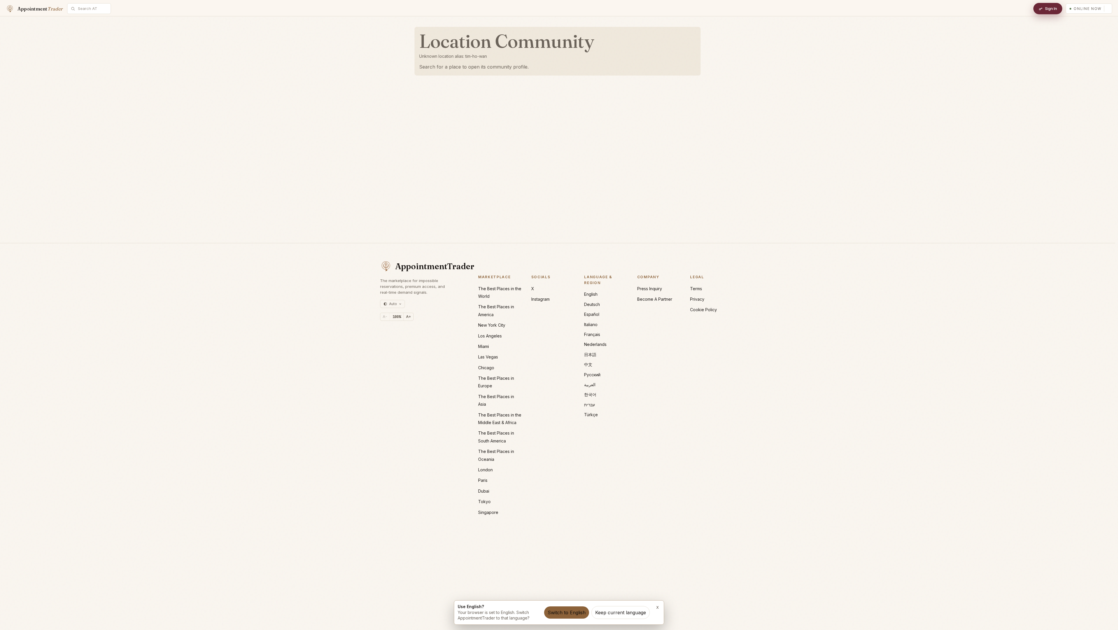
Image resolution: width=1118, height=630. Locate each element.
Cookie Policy (703, 309)
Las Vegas (488, 356)
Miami (483, 346)
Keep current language (620, 612)
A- (385, 316)
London (485, 469)
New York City (491, 325)
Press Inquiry (649, 288)
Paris (482, 480)
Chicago (486, 367)
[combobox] (92, 8)
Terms (696, 288)
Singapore (488, 512)
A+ (408, 316)
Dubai (483, 491)
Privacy (697, 299)
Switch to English (567, 612)
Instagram (540, 299)
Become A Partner (654, 299)
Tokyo (484, 501)
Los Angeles (490, 335)
